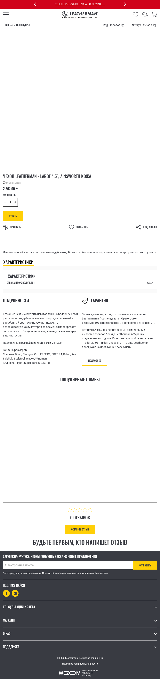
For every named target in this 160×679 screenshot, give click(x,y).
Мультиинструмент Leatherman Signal (36, 467)
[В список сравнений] (72, 489)
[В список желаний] (63, 488)
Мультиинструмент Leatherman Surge (114, 467)
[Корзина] (154, 14)
